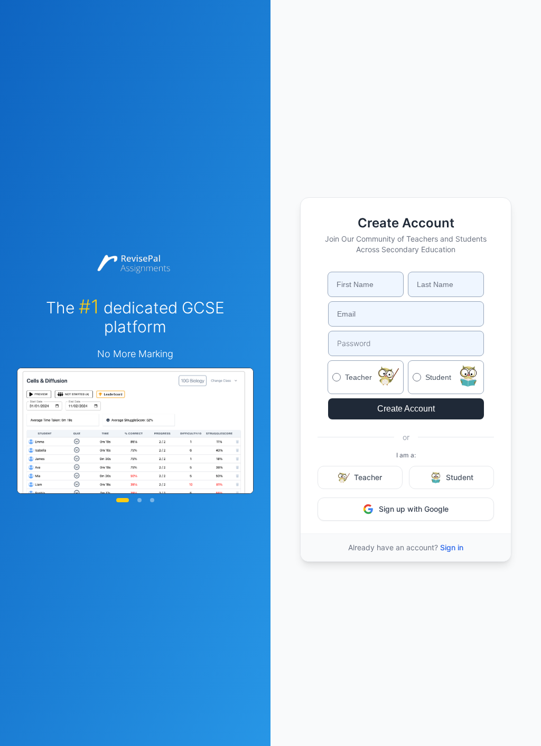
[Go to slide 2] (139, 500)
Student (459, 477)
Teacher (368, 477)
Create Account (406, 408)
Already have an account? (405, 547)
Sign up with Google (414, 508)
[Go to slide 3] (152, 500)
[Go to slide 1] (122, 500)
